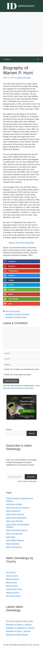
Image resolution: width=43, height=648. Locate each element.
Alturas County (12, 576)
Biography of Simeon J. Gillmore (19, 624)
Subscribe (31, 477)
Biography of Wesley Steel (16, 317)
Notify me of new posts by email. (18, 375)
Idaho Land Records (14, 534)
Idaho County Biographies (16, 518)
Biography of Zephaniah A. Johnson (20, 628)
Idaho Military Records (15, 540)
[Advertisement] (21, 34)
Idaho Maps (10, 537)
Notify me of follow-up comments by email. (22, 369)
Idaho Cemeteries (13, 511)
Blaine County (11, 582)
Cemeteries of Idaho (14, 504)
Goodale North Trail (14, 589)
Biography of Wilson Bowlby (17, 635)
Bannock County (12, 579)
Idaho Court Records (14, 521)
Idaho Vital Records (14, 547)
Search (9, 429)
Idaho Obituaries (12, 544)
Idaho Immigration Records (17, 530)
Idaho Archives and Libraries (17, 508)
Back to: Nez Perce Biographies (21, 243)
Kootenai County (12, 593)
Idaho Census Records (15, 514)
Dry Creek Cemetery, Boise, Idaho (19, 621)
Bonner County (12, 586)
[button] (38, 59)
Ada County (11, 572)
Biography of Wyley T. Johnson (18, 631)
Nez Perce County (13, 311)
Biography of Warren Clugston (18, 314)
